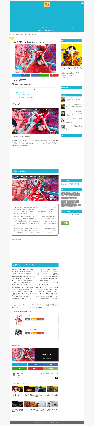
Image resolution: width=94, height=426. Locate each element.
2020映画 (18, 27)
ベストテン (63, 200)
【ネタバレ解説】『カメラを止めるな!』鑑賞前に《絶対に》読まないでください (73, 99)
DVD (73, 192)
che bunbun (69, 192)
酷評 (75, 206)
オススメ (62, 195)
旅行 (73, 27)
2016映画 (42, 27)
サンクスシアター (62, 27)
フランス (75, 198)
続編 (64, 206)
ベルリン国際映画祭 (69, 200)
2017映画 (36, 27)
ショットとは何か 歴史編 (31, 329)
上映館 (75, 200)
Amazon (34, 319)
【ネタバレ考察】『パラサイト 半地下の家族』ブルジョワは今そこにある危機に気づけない (74, 113)
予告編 (62, 201)
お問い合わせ (40, 30)
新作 (61, 203)
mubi (78, 192)
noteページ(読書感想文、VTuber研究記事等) (70, 79)
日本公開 (65, 203)
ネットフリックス (70, 198)
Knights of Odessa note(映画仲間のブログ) (70, 183)
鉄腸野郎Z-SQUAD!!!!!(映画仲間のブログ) (70, 184)
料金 (78, 201)
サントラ (78, 195)
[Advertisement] (47, 17)
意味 (73, 201)
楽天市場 (40, 319)
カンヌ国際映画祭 (68, 195)
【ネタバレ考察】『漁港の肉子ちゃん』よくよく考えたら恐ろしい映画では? (74, 127)
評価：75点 (20, 92)
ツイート (62, 90)
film (75, 192)
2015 (62, 192)
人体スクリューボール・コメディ (24, 97)
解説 (69, 206)
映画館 (69, 27)
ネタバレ (75, 197)
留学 (61, 206)
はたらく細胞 (21, 345)
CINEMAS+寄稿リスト (66, 77)
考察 (67, 206)
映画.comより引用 (17, 239)
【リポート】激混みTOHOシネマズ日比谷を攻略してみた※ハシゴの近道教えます (74, 106)
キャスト (73, 195)
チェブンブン (63, 197)
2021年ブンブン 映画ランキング (50, 30)
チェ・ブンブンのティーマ (46, 422)
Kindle (27, 319)
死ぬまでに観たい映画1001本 (51, 27)
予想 (65, 201)
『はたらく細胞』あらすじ (23, 94)
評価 (72, 206)
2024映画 (15, 345)
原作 (67, 201)
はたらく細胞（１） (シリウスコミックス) (34, 315)
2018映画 (30, 27)
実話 (70, 201)
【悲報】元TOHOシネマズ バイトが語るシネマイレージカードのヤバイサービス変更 (74, 120)
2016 (65, 192)
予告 (78, 200)
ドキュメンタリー (70, 197)
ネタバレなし (63, 198)
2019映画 (24, 27)
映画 (68, 203)
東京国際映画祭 (73, 203)
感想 (75, 201)
